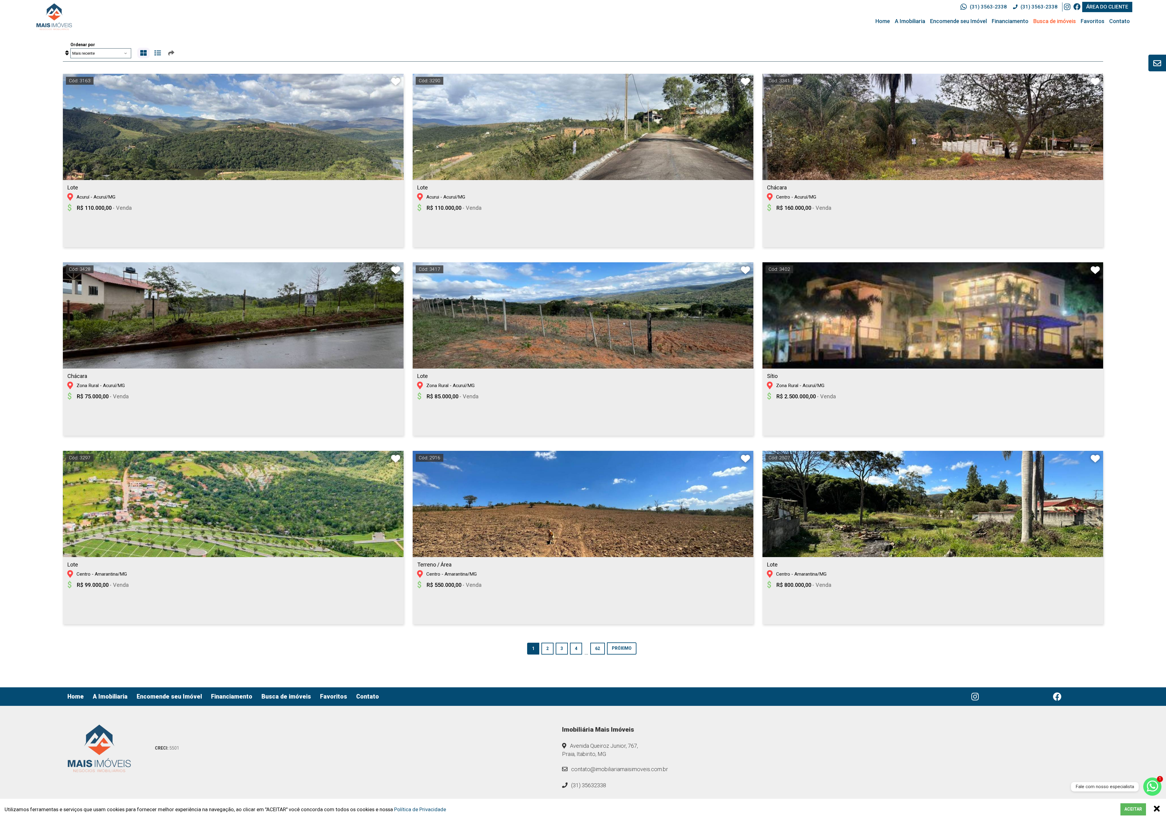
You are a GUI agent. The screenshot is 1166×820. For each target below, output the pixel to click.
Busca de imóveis (1054, 21)
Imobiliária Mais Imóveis (598, 729)
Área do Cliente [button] (1107, 7)
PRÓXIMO (622, 648)
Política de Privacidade (420, 809)
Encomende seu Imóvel (958, 21)
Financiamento (1010, 21)
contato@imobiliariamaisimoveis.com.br (619, 769)
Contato (1119, 21)
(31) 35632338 (588, 785)
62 (597, 648)
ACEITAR (1133, 809)
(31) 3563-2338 (988, 7)
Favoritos (1092, 21)
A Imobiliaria (910, 21)
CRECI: (167, 748)
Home (882, 21)
